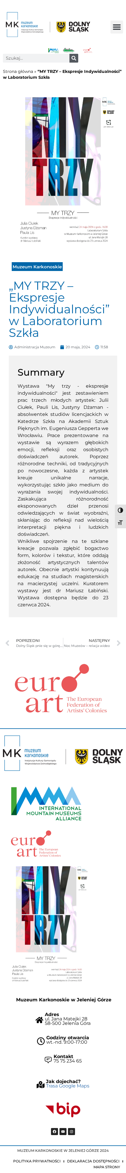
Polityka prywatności (37, 1161)
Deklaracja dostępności (93, 1161)
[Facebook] (54, 1131)
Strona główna (18, 71)
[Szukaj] (73, 58)
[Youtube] (63, 1131)
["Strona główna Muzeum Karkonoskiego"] (63, 753)
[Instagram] (71, 1131)
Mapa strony (106, 1167)
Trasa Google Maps (67, 1086)
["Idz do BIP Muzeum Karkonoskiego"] (63, 1110)
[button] (116, 27)
